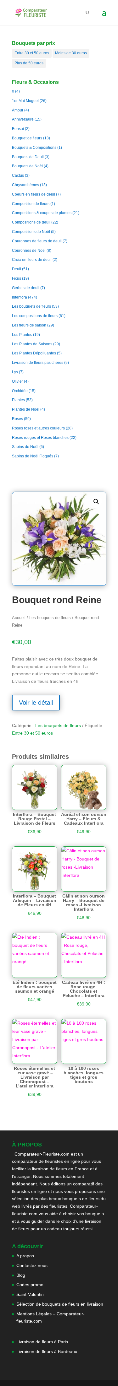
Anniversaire (23, 119)
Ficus (16, 278)
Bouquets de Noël (27, 166)
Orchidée (20, 391)
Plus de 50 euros (28, 63)
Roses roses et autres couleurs (38, 428)
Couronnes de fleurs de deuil (37, 241)
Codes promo (29, 1284)
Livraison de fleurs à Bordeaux (46, 1351)
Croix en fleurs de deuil (32, 259)
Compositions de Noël (31, 231)
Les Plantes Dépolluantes (34, 353)
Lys (15, 372)
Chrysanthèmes (25, 185)
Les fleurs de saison (29, 325)
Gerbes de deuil (25, 288)
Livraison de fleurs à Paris (42, 1341)
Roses (17, 419)
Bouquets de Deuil (28, 157)
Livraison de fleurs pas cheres (37, 362)
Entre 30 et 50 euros (31, 53)
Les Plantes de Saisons (32, 344)
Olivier (17, 381)
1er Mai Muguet (25, 101)
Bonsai (18, 129)
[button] (96, 501)
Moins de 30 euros (71, 53)
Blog (20, 1275)
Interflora (19, 297)
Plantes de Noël (25, 409)
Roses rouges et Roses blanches (40, 437)
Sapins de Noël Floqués (32, 456)
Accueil (18, 617)
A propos (25, 1255)
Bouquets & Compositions (34, 147)
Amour (17, 110)
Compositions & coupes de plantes (41, 213)
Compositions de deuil (31, 222)
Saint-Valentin (30, 1294)
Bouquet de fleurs (27, 138)
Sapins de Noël (25, 447)
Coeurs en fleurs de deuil (33, 194)
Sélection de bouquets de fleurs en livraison (59, 1304)
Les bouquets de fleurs (31, 306)
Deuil (16, 269)
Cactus (18, 175)
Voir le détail (36, 702)
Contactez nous (32, 1265)
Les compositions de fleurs (35, 316)
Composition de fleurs (30, 204)
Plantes (18, 400)
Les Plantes (22, 334)
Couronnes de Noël (29, 250)
